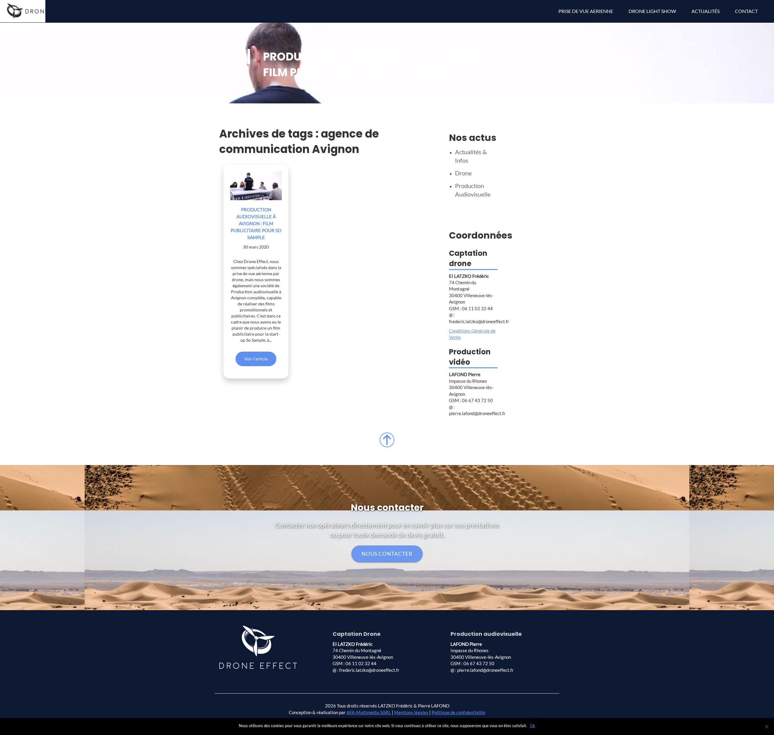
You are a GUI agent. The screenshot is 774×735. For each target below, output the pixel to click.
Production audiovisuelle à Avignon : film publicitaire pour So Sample (256, 223)
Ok (532, 725)
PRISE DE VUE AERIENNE (585, 11)
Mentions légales (411, 712)
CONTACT (746, 11)
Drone (463, 173)
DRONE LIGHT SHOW (652, 11)
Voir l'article (256, 358)
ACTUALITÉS (705, 11)
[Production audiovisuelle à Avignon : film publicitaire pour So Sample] (256, 185)
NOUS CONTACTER (387, 554)
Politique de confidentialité (458, 712)
